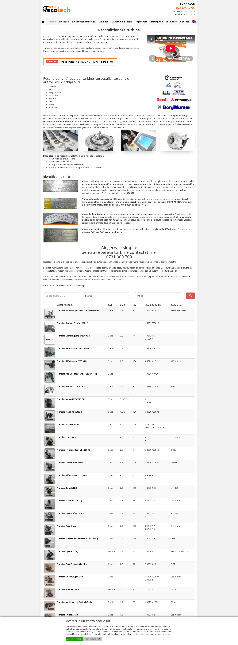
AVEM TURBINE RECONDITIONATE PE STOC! (80, 61)
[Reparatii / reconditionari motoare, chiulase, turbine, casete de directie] (56, 8)
